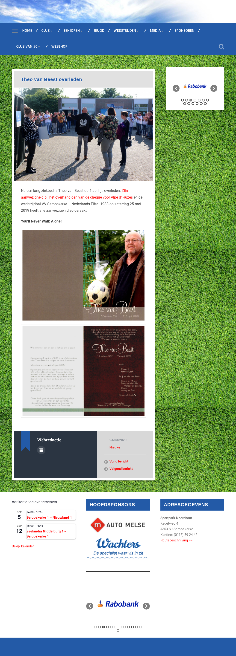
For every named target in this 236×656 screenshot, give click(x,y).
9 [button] (188, 103)
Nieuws (114, 447)
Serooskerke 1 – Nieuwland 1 (49, 517)
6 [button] (203, 100)
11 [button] (197, 103)
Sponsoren (185, 31)
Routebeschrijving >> (176, 540)
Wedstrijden (125, 31)
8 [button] (184, 103)
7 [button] (207, 100)
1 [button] (182, 100)
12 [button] (201, 103)
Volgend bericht (121, 469)
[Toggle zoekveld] (221, 47)
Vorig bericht (118, 461)
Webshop (59, 47)
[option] (194, 86)
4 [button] (195, 100)
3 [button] (190, 100)
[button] (176, 88)
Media (155, 31)
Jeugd (99, 31)
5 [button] (199, 100)
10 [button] (193, 103)
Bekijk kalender (23, 546)
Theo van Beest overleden (51, 79)
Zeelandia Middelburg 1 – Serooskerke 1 (46, 534)
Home (27, 31)
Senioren (72, 31)
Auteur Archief (41, 450)
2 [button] (186, 100)
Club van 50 (27, 47)
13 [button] (205, 103)
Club (45, 31)
